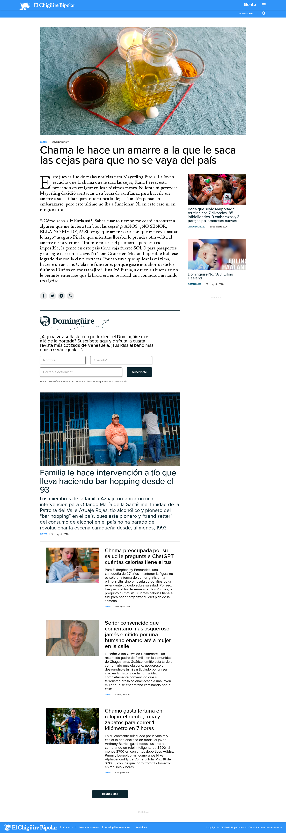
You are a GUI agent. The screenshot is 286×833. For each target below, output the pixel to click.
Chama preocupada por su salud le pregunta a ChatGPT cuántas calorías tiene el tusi (139, 556)
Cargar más (110, 794)
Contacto (68, 827)
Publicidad (141, 827)
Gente (250, 4)
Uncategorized (196, 226)
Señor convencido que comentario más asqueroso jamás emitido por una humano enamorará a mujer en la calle (138, 635)
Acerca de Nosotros (89, 827)
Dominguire (245, 13)
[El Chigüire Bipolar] (47, 6)
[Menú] (264, 5)
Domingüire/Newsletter (117, 827)
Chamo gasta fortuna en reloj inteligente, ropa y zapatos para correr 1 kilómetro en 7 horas (133, 719)
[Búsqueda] (264, 13)
